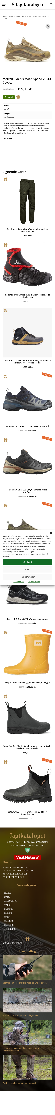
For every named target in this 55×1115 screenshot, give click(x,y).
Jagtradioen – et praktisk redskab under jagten (25, 983)
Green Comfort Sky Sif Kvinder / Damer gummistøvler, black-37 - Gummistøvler (27, 747)
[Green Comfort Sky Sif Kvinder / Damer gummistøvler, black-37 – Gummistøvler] (27, 718)
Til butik (9, 97)
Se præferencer (28, 576)
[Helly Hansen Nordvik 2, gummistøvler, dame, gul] (27, 655)
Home (5, 16)
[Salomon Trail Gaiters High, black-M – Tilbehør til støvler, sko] (27, 267)
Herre (11, 16)
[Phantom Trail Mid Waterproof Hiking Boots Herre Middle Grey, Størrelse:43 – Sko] (27, 332)
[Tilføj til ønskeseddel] (18, 97)
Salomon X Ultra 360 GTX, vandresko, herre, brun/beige (28, 490)
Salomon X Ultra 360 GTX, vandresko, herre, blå (27, 426)
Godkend (27, 562)
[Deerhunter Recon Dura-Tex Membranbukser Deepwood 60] (27, 201)
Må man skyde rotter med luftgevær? (20, 1015)
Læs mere (7, 138)
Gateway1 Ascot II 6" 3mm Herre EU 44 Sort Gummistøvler (27, 813)
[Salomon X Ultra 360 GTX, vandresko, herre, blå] (27, 398)
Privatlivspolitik (34, 581)
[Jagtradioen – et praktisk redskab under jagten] (27, 967)
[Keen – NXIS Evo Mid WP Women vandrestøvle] (27, 591)
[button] (51, 533)
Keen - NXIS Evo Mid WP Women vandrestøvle (27, 619)
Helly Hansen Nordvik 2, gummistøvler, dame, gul (27, 682)
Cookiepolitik (18, 581)
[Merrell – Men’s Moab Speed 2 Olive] (27, 528)
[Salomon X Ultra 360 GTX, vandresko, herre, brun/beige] (27, 462)
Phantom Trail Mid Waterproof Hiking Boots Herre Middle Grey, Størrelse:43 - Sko (28, 361)
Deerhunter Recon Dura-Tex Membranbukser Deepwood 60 (27, 230)
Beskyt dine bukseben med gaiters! (19, 1083)
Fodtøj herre (20, 16)
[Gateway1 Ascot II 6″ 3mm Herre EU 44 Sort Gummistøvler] (27, 784)
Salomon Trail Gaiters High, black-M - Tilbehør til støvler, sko (27, 296)
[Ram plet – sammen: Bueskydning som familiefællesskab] (27, 1032)
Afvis (27, 569)
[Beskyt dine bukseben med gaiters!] (27, 1067)
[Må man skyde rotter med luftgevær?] (27, 1000)
